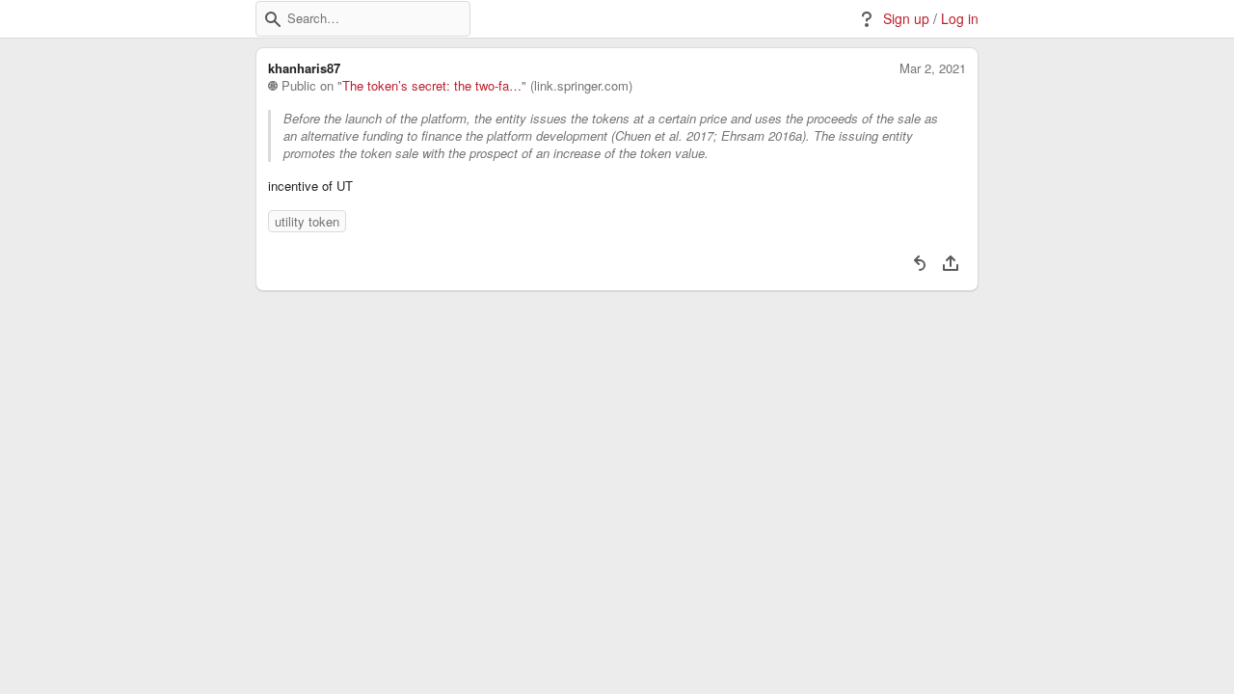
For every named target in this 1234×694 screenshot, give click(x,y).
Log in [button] (960, 19)
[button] (272, 19)
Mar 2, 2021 (932, 68)
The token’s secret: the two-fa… (432, 85)
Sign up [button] (906, 19)
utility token (307, 221)
